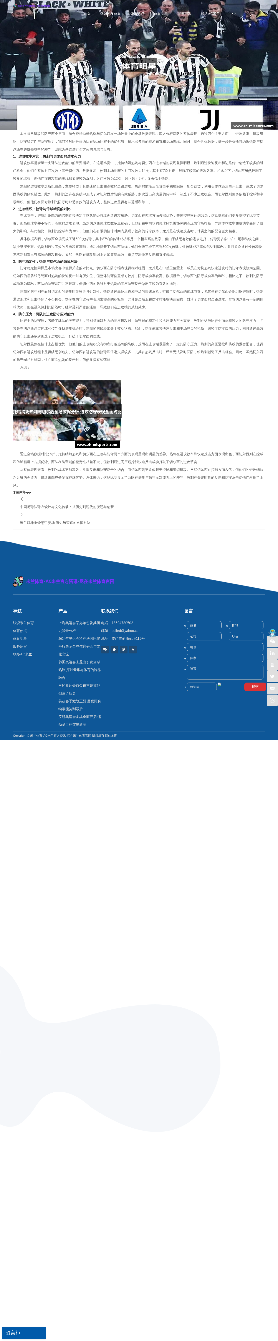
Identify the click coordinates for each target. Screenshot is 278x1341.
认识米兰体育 (110, 13)
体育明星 (161, 13)
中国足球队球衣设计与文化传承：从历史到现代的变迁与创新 (67, 507)
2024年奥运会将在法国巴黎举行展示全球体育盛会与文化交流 (79, 646)
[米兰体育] (36, 12)
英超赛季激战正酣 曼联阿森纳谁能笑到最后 (79, 705)
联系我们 (110, 610)
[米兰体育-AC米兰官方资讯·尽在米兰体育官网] (139, 581)
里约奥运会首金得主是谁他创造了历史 (79, 689)
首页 (87, 13)
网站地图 (111, 735)
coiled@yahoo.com (126, 631)
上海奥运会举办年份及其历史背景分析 (79, 627)
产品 (62, 610)
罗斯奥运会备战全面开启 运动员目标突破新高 (79, 720)
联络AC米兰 (210, 13)
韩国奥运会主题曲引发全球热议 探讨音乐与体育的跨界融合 (79, 670)
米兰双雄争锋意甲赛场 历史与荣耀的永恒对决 (55, 523)
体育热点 (137, 13)
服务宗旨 (184, 13)
